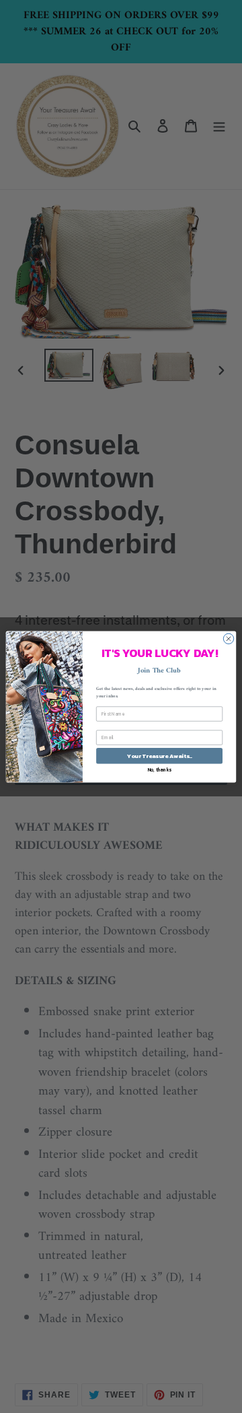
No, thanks (159, 769)
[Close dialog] (228, 638)
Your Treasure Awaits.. (159, 755)
